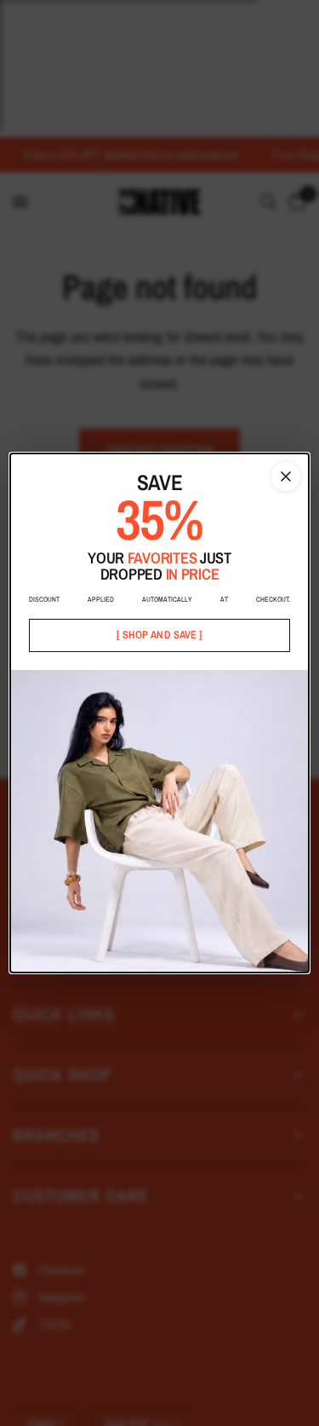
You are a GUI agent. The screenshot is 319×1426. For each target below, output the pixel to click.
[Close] (285, 476)
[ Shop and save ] (159, 634)
